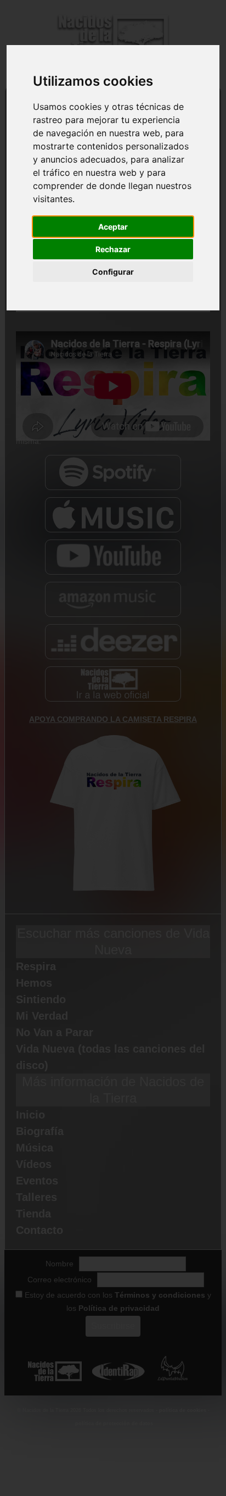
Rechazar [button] (113, 249)
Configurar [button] (113, 271)
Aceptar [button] (113, 226)
